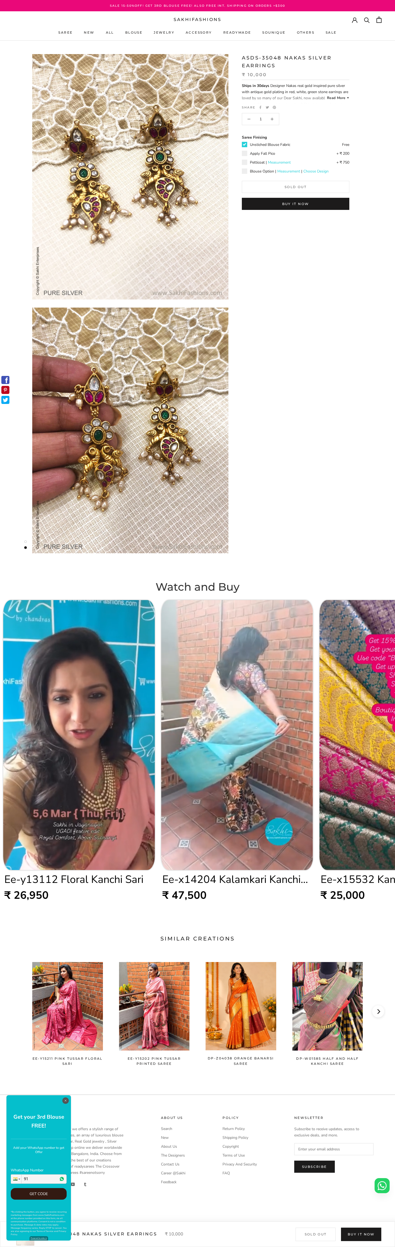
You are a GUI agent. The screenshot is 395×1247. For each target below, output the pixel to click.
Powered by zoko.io (39, 1238)
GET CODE (39, 1193)
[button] (16, 1179)
